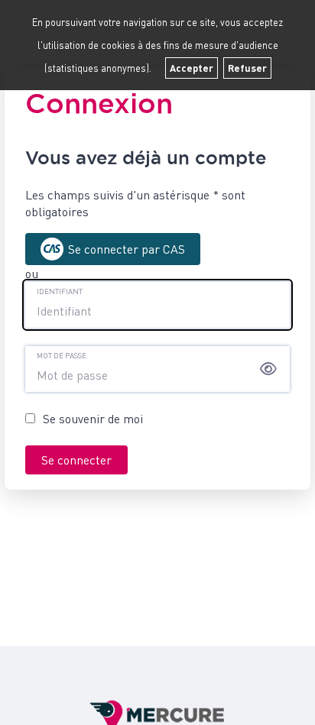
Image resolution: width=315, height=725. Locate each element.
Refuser (247, 68)
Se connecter (76, 460)
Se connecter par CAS (126, 249)
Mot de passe (61, 355)
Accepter (191, 68)
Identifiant (60, 291)
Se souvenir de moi (93, 418)
